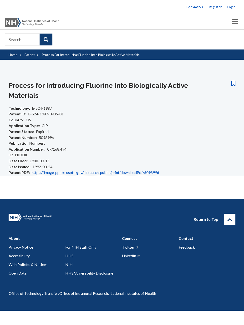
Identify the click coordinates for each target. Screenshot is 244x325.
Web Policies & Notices (28, 264)
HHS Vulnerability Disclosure (89, 273)
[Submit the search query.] (46, 39)
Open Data (17, 273)
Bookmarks (195, 7)
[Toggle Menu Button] (235, 22)
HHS (69, 255)
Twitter (128, 247)
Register (215, 7)
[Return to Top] (229, 219)
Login (231, 7)
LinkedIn (129, 255)
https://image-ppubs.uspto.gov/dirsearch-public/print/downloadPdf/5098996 (95, 172)
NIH (69, 264)
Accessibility (19, 255)
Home (13, 55)
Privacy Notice (21, 247)
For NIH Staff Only (80, 247)
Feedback (187, 247)
